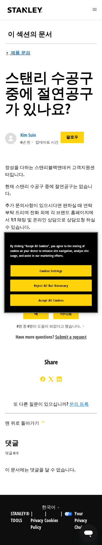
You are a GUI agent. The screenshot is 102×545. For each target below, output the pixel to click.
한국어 (49, 507)
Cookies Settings (51, 270)
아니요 (66, 313)
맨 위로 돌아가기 (22, 423)
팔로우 (72, 137)
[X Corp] (51, 379)
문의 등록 (79, 404)
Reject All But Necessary (51, 285)
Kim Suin (28, 135)
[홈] (25, 10)
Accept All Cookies (51, 300)
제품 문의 (21, 53)
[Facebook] (42, 379)
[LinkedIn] (59, 379)
